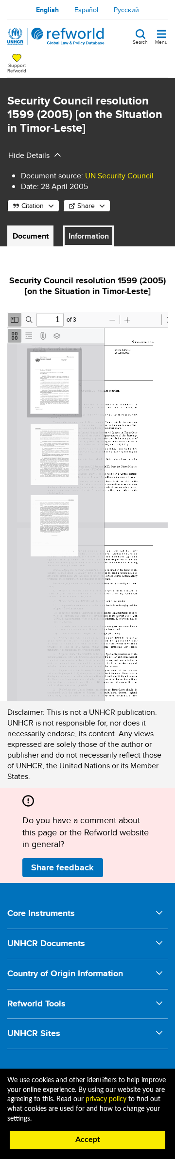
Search (140, 41)
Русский (126, 10)
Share (86, 205)
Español (86, 10)
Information (89, 236)
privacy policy (106, 1099)
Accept (87, 1139)
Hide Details (29, 155)
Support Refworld (16, 67)
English (47, 10)
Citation (32, 205)
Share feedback (62, 867)
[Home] (56, 36)
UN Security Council (119, 175)
